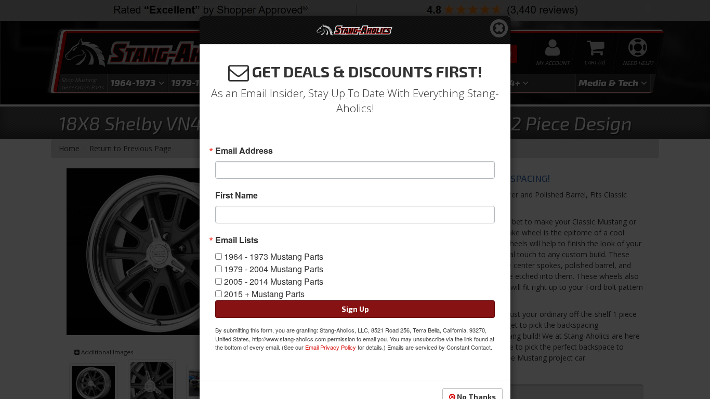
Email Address (244, 151)
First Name (236, 195)
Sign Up (355, 308)
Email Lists (236, 240)
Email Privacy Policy (330, 347)
